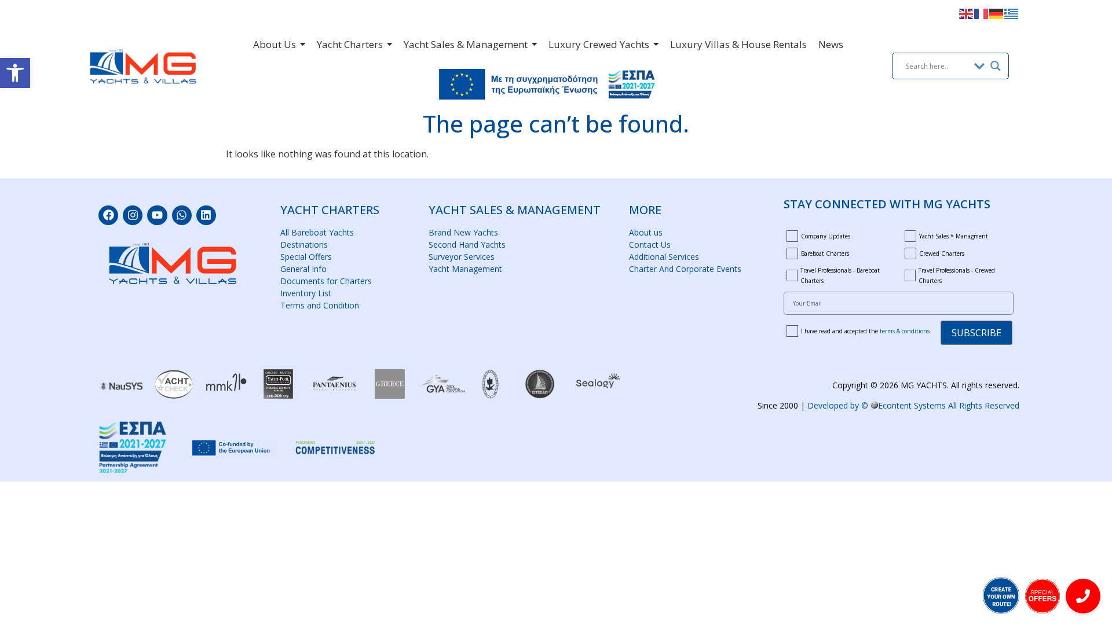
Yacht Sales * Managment (953, 236)
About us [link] (646, 232)
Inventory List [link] (305, 293)
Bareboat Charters (825, 253)
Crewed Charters (941, 253)
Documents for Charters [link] (326, 280)
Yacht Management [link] (465, 268)
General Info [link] (303, 268)
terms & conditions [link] (905, 331)
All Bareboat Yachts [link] (317, 232)
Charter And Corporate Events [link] (685, 268)
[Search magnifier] (995, 66)
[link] (15, 73)
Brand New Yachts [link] (463, 232)
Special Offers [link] (306, 256)
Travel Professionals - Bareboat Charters (840, 275)
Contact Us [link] (650, 244)
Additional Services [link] (664, 256)
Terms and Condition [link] (319, 305)
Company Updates (825, 236)
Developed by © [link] (913, 405)
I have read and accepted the (865, 331)
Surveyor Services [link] (462, 256)
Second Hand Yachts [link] (467, 244)
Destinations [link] (304, 244)
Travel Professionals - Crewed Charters (957, 275)
